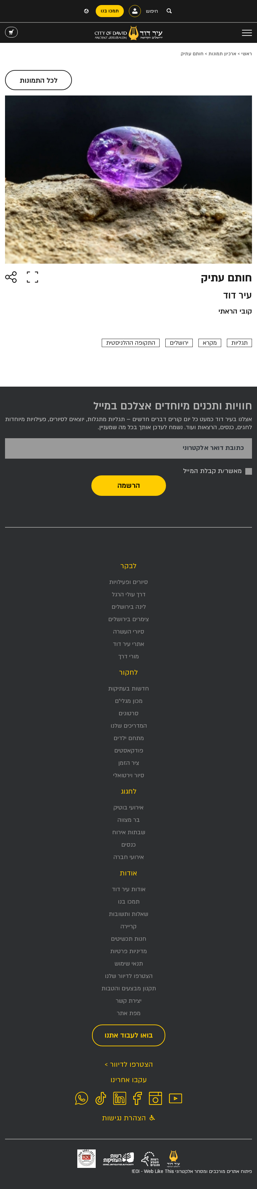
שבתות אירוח (128, 832)
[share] (11, 276)
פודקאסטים (128, 750)
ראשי (246, 54)
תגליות (239, 343)
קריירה (128, 926)
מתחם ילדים (128, 738)
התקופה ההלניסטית (130, 343)
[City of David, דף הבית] (129, 33)
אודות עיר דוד (129, 889)
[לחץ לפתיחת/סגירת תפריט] (247, 33)
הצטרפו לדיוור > (128, 1064)
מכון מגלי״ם (129, 701)
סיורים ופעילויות (128, 582)
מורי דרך (128, 656)
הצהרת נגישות (125, 1118)
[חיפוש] (169, 10)
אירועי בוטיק (128, 807)
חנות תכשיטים (128, 939)
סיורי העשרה (128, 632)
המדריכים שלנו (128, 726)
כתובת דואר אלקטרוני (213, 448)
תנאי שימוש (128, 964)
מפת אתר (129, 1013)
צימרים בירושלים (128, 619)
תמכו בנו (129, 902)
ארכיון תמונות (222, 54)
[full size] (32, 276)
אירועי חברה (128, 857)
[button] (11, 32)
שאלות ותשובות (128, 914)
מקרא (210, 343)
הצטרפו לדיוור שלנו (129, 976)
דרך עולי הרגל (129, 594)
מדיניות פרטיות (128, 951)
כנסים (128, 845)
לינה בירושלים (128, 607)
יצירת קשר (129, 1001)
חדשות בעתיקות (128, 688)
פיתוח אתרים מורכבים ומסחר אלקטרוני (192, 1171)
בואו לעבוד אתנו (128, 1035)
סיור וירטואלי (128, 775)
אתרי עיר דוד (128, 644)
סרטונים (128, 713)
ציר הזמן (128, 763)
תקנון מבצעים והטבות (128, 988)
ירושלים (179, 343)
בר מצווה (128, 820)
